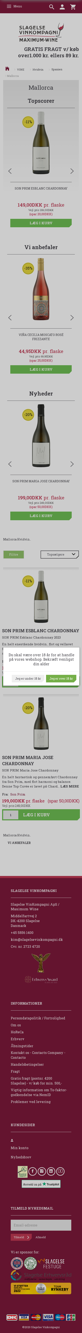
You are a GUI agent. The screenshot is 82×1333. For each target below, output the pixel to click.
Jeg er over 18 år (61, 679)
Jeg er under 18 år (28, 679)
